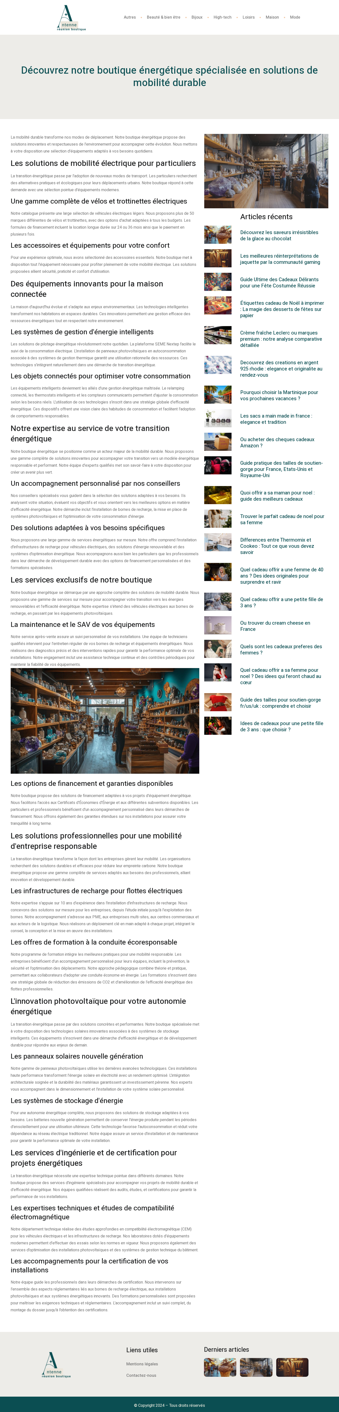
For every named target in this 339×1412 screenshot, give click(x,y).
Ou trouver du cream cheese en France (275, 626)
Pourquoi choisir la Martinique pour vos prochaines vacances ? (279, 395)
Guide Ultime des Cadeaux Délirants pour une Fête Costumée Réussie (279, 282)
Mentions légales (142, 1364)
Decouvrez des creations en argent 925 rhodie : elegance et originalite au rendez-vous (281, 369)
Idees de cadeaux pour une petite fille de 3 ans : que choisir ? (281, 726)
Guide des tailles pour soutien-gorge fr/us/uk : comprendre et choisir (280, 703)
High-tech (223, 17)
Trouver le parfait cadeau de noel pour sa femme (282, 519)
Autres (130, 17)
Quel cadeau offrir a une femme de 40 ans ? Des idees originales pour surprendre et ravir (281, 576)
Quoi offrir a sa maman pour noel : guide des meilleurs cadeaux (277, 496)
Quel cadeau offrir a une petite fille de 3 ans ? (281, 602)
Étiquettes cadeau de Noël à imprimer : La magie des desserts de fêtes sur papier (282, 309)
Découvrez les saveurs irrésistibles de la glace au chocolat (279, 235)
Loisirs (249, 17)
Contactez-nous (141, 1375)
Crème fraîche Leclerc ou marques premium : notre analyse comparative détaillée (281, 339)
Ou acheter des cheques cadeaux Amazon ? (277, 442)
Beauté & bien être (163, 17)
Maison (272, 17)
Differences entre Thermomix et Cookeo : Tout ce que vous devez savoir (277, 546)
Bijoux (197, 17)
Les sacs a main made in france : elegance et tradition (276, 419)
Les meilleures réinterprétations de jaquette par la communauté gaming (280, 259)
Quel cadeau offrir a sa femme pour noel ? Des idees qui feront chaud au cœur (280, 676)
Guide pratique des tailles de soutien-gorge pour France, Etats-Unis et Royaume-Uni (281, 469)
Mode (295, 17)
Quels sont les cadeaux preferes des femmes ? (281, 649)
